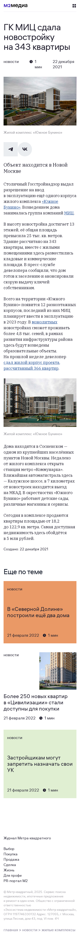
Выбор (9, 849)
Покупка (11, 854)
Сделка (10, 865)
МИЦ (69, 213)
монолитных (44, 322)
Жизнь (9, 870)
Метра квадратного (34, 838)
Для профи (13, 875)
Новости (11, 61)
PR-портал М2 (16, 881)
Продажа (11, 859)
